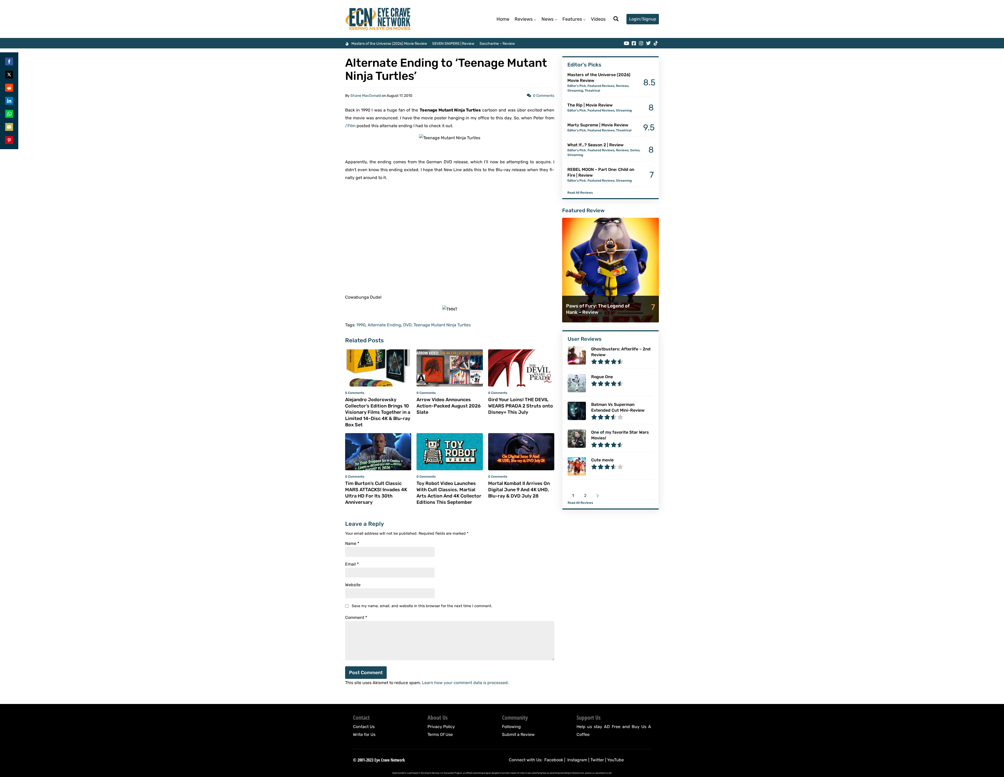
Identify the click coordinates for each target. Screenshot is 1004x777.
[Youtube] (626, 43)
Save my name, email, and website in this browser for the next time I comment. (422, 606)
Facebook (553, 759)
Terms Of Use (440, 734)
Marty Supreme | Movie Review (597, 124)
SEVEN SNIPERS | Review (453, 43)
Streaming (575, 90)
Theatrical (592, 90)
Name (352, 543)
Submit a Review (518, 734)
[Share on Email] (9, 127)
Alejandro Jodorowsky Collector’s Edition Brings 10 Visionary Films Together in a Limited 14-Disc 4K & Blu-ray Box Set (377, 412)
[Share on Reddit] (9, 88)
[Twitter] (648, 43)
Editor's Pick (576, 85)
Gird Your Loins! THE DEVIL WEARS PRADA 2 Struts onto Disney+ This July (520, 406)
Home (503, 19)
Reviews (524, 19)
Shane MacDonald (365, 95)
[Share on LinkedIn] (9, 101)
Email (352, 564)
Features (572, 19)
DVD (407, 325)
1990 (361, 325)
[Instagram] (641, 43)
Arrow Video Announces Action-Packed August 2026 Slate (449, 406)
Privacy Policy (441, 726)
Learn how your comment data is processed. (465, 682)
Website (353, 585)
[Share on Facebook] (9, 61)
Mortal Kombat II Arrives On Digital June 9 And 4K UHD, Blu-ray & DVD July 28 (519, 489)
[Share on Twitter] (9, 75)
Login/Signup (642, 18)
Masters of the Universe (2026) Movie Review (389, 43)
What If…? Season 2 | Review (595, 144)
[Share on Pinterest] (9, 140)
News (547, 19)
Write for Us (364, 734)
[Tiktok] (655, 43)
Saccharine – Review (497, 43)
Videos (598, 19)
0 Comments (543, 95)
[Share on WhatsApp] (9, 114)
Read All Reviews (580, 192)
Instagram (577, 759)
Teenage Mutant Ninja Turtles (442, 325)
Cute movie (602, 459)
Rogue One (602, 376)
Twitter (597, 759)
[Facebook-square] (633, 43)
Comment (356, 618)
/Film (350, 125)
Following (511, 726)
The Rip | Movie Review (590, 105)
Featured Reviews (600, 85)
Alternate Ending (384, 325)
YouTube (615, 759)
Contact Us (364, 726)
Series (635, 150)
